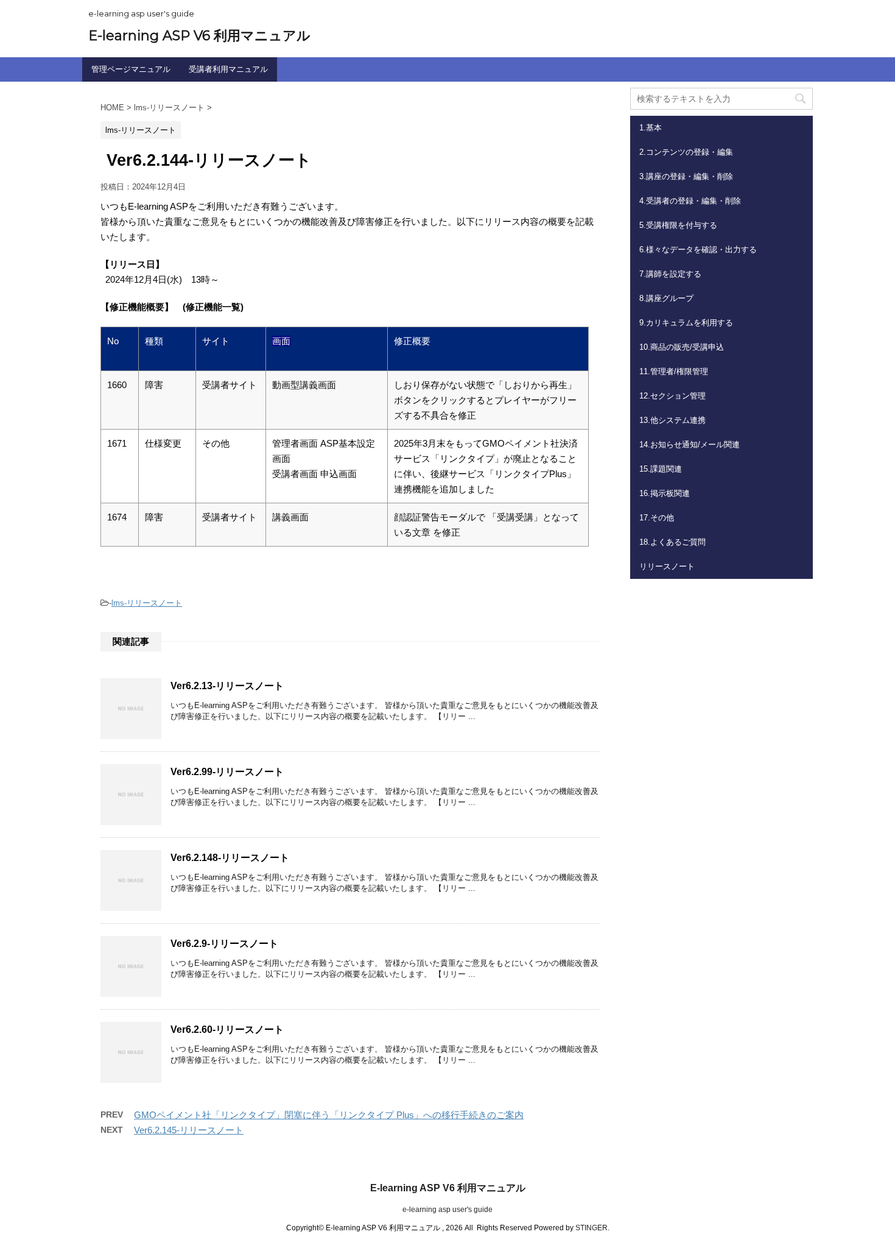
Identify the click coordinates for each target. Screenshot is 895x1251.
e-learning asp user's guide (447, 1209)
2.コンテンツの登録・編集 (686, 152)
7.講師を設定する (670, 273)
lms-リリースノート (146, 603)
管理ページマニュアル (130, 69)
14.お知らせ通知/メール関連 (689, 444)
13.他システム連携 (672, 420)
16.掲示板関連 (664, 493)
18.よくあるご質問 (672, 542)
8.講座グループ (666, 298)
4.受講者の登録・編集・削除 (690, 200)
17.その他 (656, 517)
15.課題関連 (660, 468)
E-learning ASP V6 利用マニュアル (199, 35)
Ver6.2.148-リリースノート (229, 857)
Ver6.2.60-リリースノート (227, 1029)
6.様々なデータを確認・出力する (698, 249)
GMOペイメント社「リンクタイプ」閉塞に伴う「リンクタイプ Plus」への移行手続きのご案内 (329, 1115)
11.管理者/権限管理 (673, 371)
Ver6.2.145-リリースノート (189, 1130)
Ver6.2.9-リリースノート (224, 943)
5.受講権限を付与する (678, 225)
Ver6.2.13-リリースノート (227, 686)
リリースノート (667, 566)
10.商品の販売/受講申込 (681, 347)
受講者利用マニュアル (228, 69)
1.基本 (650, 127)
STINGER (591, 1228)
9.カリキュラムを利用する (686, 322)
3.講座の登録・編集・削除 (686, 176)
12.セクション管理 (672, 395)
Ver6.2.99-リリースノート (227, 772)
